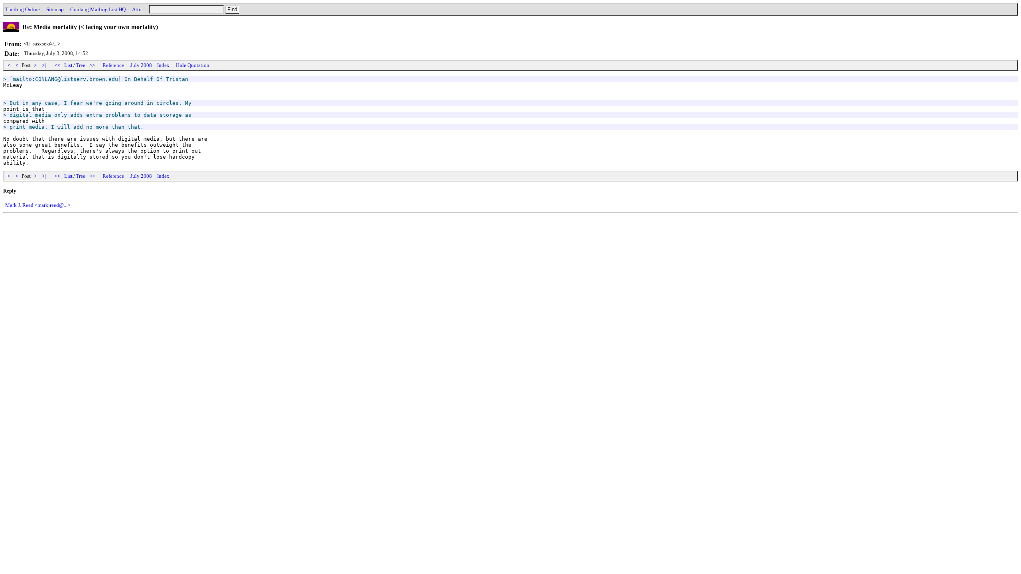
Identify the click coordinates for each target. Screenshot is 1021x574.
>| (44, 65)
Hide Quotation (192, 65)
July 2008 (141, 65)
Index (163, 65)
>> (92, 65)
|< (8, 65)
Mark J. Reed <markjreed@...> (37, 205)
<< (57, 65)
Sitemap (55, 9)
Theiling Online (22, 9)
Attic (137, 9)
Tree (80, 65)
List (68, 65)
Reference (113, 65)
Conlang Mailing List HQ (98, 9)
